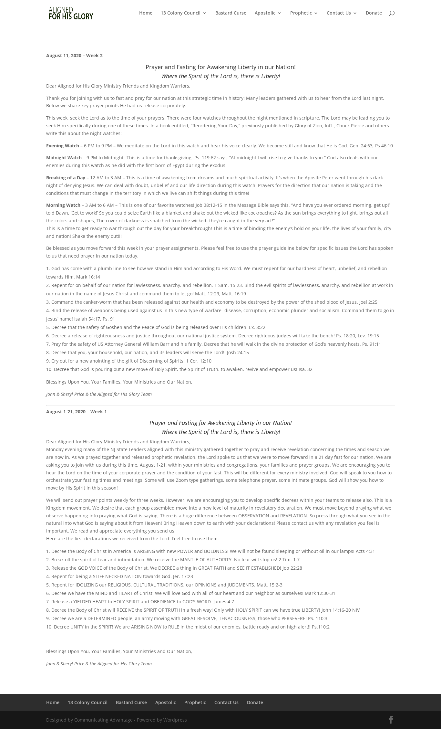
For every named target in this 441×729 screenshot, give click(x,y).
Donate (374, 13)
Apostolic (265, 13)
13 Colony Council (180, 13)
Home (145, 13)
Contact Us (339, 13)
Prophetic (301, 13)
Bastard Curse (230, 13)
